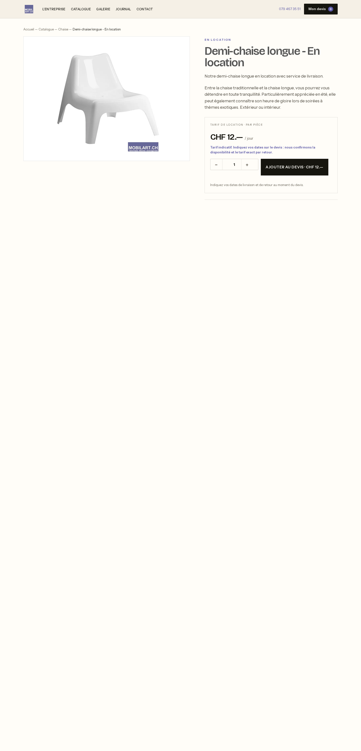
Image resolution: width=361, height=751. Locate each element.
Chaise (63, 29)
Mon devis (320, 9)
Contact (145, 9)
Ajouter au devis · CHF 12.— (294, 167)
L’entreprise (54, 9)
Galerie (103, 9)
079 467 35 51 (290, 9)
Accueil (28, 29)
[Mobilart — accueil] (29, 9)
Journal (123, 9)
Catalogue (81, 9)
